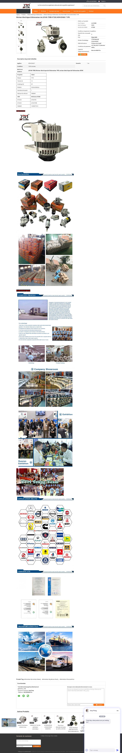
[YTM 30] (52, 38)
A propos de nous (54, 11)
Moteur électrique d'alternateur (35, 14)
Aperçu (18, 14)
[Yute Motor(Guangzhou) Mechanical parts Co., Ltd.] (26, 6)
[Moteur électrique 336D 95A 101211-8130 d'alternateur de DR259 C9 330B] (73, 720)
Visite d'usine (66, 11)
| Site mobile (53, 736)
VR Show (43, 11)
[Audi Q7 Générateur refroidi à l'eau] (22, 719)
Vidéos (36, 11)
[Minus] (117, 711)
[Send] (117, 750)
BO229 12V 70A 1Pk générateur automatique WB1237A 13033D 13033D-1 (35, 727)
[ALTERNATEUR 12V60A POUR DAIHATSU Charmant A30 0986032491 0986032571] (48, 719)
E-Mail (42, 736)
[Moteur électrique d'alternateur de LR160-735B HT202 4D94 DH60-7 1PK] (21, 33)
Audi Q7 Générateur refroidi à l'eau (23, 726)
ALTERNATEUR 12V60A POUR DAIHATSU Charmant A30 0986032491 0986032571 (48, 727)
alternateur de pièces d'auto (50, 679)
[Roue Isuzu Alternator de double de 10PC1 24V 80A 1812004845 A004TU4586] (60, 719)
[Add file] (86, 750)
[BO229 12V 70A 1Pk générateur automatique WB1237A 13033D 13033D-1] (35, 719)
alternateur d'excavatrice (67, 679)
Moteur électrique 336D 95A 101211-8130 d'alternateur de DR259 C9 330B (73, 729)
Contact (91, 11)
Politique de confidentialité (24, 751)
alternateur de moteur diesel (32, 679)
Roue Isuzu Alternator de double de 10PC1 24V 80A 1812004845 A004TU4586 (61, 727)
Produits (24, 14)
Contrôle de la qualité (80, 11)
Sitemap (47, 736)
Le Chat (83, 54)
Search (104, 6)
